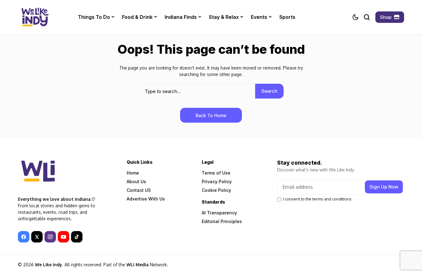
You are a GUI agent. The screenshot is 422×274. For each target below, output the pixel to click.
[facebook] (23, 236)
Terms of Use (216, 172)
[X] (37, 236)
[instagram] (50, 236)
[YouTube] (63, 236)
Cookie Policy (216, 190)
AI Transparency (219, 212)
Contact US (139, 190)
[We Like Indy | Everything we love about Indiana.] (35, 17)
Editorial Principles (222, 221)
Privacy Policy (217, 181)
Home (133, 172)
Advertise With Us (146, 198)
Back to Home (211, 115)
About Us (136, 181)
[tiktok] (76, 236)
